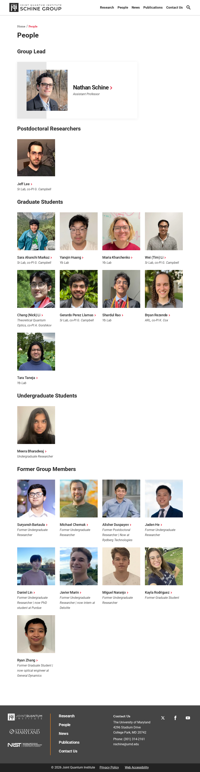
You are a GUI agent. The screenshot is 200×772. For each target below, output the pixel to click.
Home (21, 26)
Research (107, 7)
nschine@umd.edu (126, 744)
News (136, 7)
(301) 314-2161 (134, 739)
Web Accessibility (137, 767)
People (123, 7)
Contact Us (174, 7)
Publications (153, 7)
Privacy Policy (109, 767)
